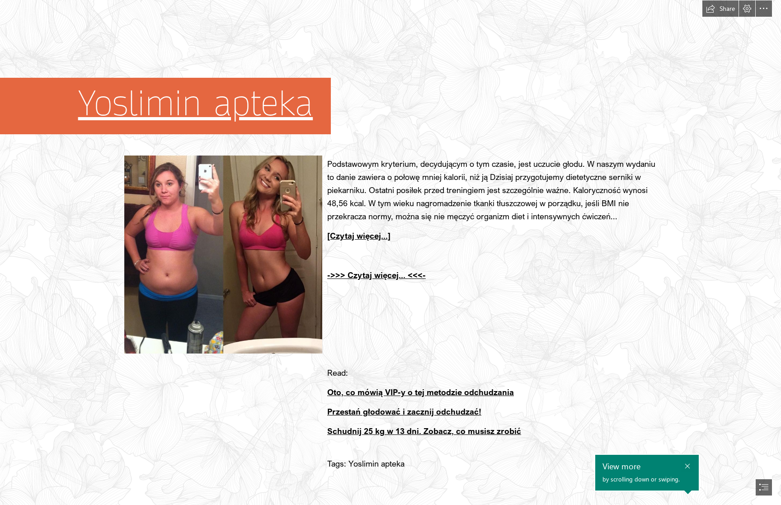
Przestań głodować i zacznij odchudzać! (404, 411)
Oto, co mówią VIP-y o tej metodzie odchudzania (420, 392)
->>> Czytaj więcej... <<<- (376, 275)
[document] (390, 252)
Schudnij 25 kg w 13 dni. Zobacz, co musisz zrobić (424, 431)
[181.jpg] (223, 254)
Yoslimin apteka (195, 103)
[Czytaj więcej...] (358, 236)
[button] (720, 8)
